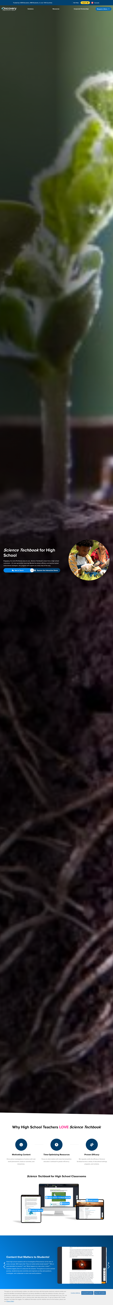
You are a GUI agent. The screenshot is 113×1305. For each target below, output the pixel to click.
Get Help (76, 2)
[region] (56, 1265)
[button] (54, 1291)
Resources (56, 9)
